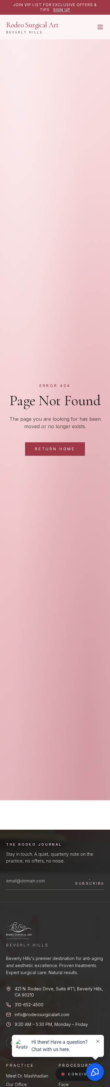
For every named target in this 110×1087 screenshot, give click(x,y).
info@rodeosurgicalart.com (42, 1014)
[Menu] (100, 27)
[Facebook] (11, 1042)
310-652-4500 (29, 1004)
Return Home (55, 449)
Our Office (16, 1084)
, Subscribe (90, 880)
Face (64, 1084)
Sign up (61, 9)
